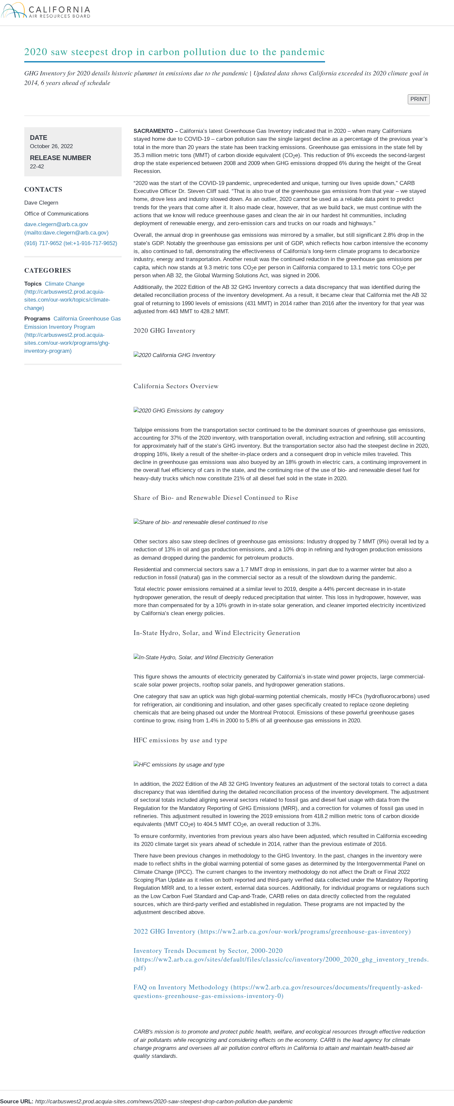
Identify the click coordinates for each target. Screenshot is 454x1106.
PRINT (418, 99)
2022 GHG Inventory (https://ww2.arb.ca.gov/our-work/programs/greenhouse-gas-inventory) (272, 931)
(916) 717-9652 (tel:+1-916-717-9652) (70, 243)
